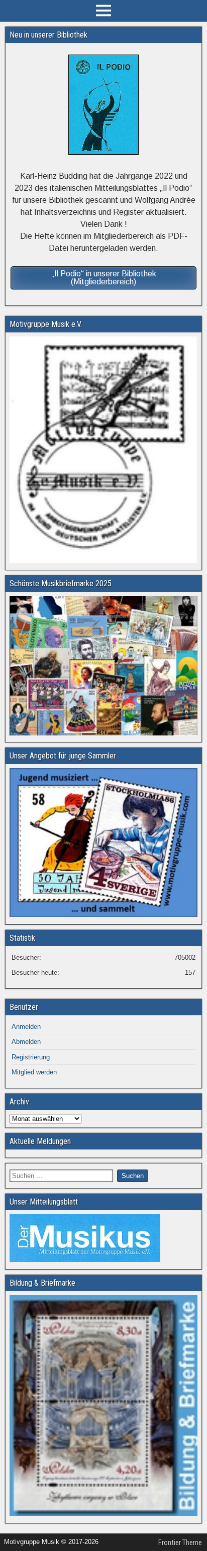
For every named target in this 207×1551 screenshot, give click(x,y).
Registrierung (31, 1057)
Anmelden (26, 1026)
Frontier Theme (180, 1542)
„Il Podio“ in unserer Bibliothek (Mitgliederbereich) (103, 277)
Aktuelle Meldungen (40, 1141)
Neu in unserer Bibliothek (48, 35)
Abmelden (26, 1041)
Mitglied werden (34, 1072)
